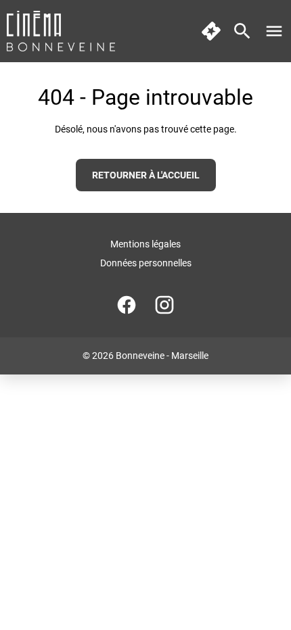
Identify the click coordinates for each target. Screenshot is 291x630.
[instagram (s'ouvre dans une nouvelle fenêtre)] (164, 305)
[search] (242, 31)
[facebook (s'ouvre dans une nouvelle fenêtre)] (126, 305)
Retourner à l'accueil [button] (146, 175)
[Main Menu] (274, 31)
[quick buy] (211, 31)
